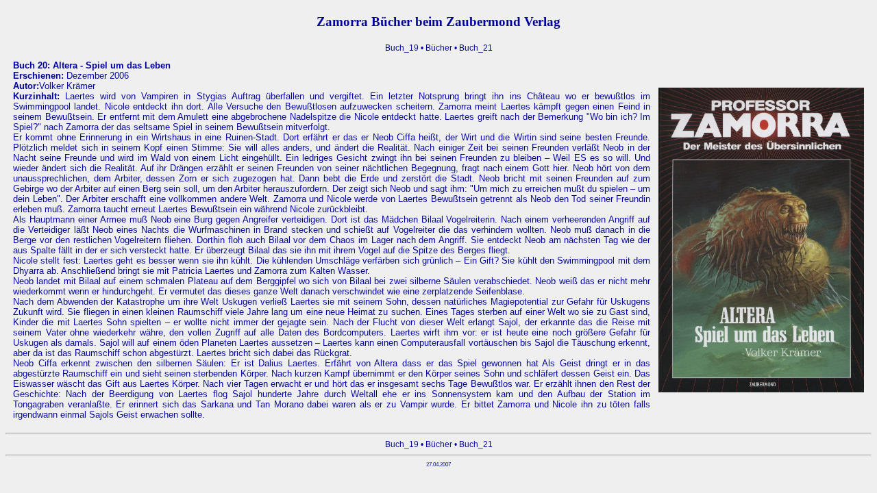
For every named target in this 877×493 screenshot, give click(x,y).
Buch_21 (476, 48)
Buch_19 (402, 48)
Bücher (438, 48)
